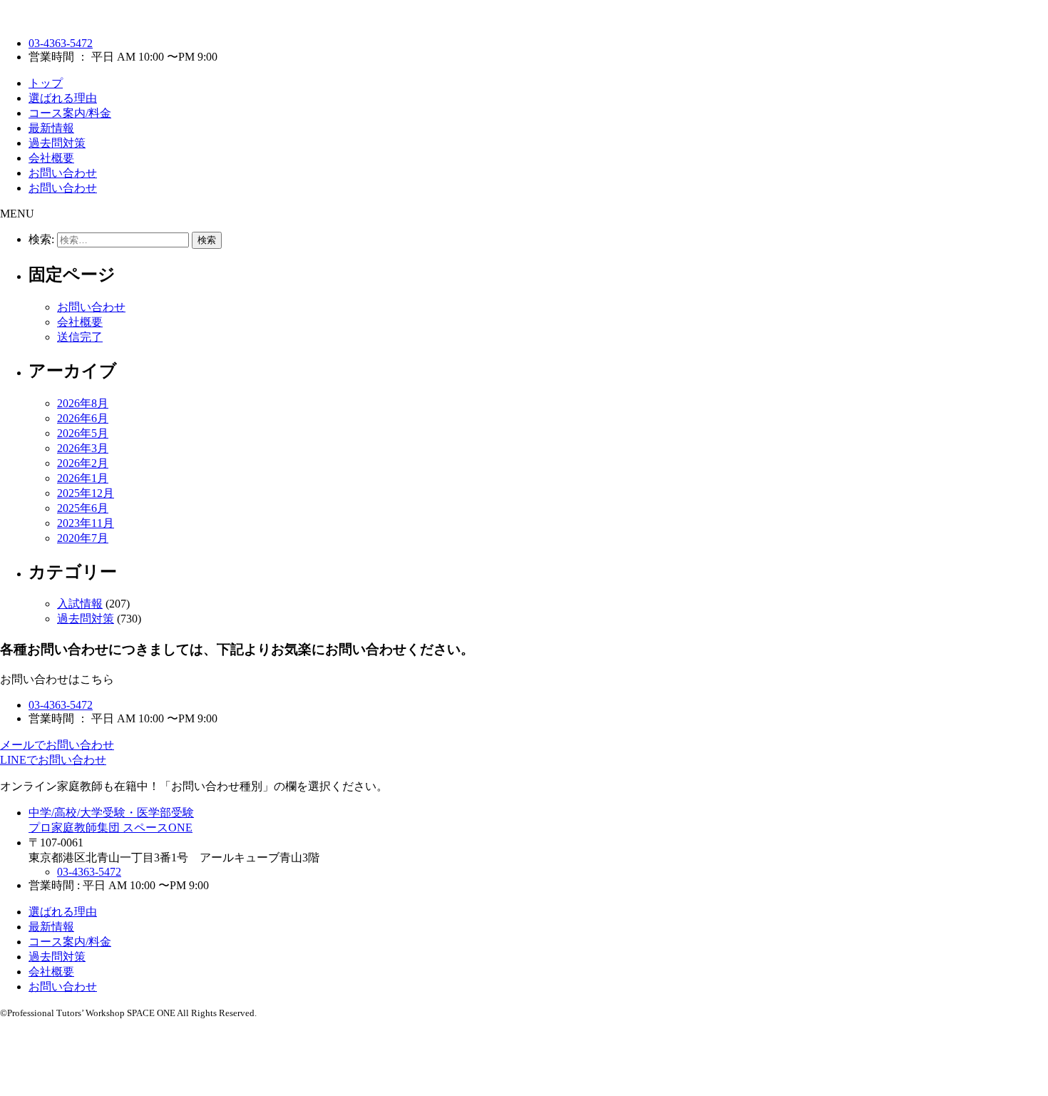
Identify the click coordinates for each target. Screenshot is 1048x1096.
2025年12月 (85, 493)
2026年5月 (82, 433)
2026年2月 (82, 463)
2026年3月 (82, 448)
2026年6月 (82, 418)
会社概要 (51, 158)
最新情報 (51, 128)
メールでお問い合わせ (57, 745)
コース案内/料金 (70, 113)
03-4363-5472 (61, 43)
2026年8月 (82, 403)
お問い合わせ (63, 173)
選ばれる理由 (63, 98)
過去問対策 (57, 143)
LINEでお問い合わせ (53, 760)
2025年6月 (82, 508)
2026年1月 (82, 478)
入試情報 (80, 604)
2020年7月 (82, 538)
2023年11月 (85, 523)
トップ (46, 83)
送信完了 (80, 337)
